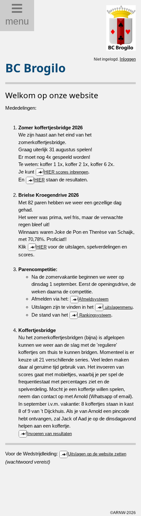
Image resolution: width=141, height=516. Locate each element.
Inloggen (128, 59)
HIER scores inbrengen (66, 172)
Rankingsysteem (94, 315)
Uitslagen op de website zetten (97, 454)
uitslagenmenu (118, 307)
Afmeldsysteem (94, 299)
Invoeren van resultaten (49, 433)
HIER (39, 179)
